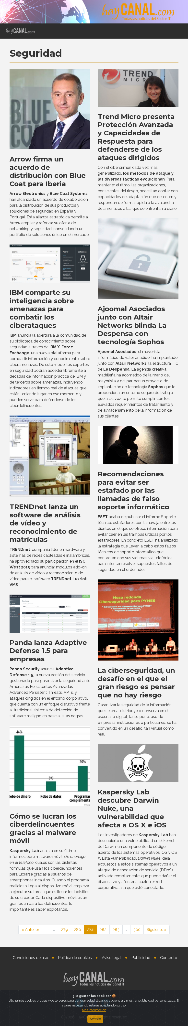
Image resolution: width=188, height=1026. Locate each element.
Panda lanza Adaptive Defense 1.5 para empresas (48, 650)
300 (137, 929)
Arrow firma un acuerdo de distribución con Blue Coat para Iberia (48, 171)
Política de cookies (75, 957)
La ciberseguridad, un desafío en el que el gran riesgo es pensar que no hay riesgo (136, 682)
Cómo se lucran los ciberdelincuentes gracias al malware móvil (43, 828)
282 (103, 929)
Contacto (168, 957)
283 (116, 929)
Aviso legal (111, 957)
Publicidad (140, 957)
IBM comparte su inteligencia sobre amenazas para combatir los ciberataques (42, 308)
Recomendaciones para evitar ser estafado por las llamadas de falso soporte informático (133, 490)
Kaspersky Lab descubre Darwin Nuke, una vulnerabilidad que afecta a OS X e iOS (132, 808)
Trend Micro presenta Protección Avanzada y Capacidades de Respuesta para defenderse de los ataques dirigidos (136, 137)
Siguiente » (156, 929)
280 (77, 929)
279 (64, 929)
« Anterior (30, 929)
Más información (94, 1010)
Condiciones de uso (30, 957)
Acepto (95, 1019)
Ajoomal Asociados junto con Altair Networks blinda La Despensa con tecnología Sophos (132, 325)
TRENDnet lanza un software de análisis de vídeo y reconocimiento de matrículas (45, 523)
